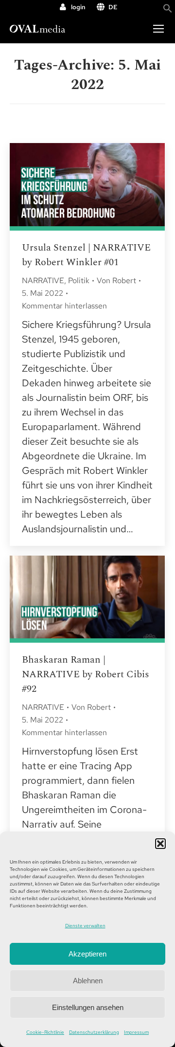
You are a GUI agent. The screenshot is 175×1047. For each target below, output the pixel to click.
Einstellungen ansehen (87, 1007)
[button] (160, 843)
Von (116, 280)
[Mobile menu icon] (158, 29)
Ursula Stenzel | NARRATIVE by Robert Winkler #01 (86, 255)
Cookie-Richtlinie (45, 1032)
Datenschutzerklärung (94, 1032)
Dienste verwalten (85, 925)
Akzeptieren (87, 954)
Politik (78, 280)
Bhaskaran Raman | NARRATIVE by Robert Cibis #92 (85, 674)
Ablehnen (88, 980)
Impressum (136, 1032)
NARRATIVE (43, 280)
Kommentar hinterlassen (64, 306)
